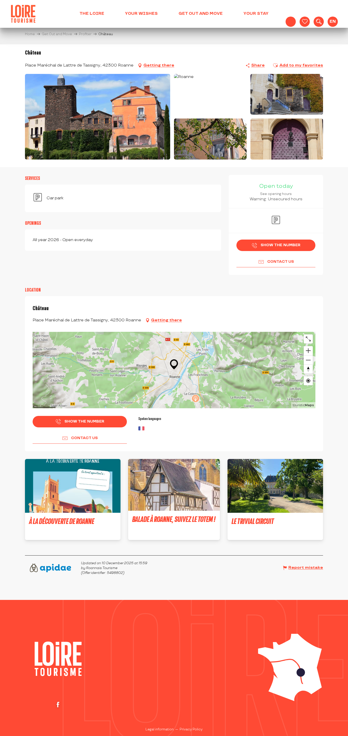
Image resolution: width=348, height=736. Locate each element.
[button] (319, 22)
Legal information (159, 729)
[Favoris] (305, 22)
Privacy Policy (191, 729)
